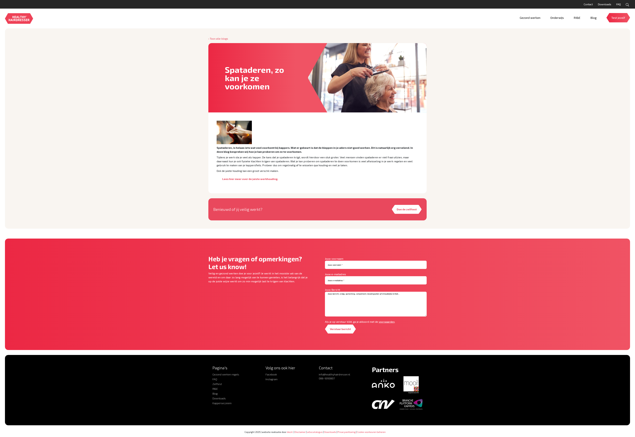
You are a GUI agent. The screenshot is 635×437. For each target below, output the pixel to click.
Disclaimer (300, 432)
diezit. (290, 432)
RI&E (215, 388)
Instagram (271, 379)
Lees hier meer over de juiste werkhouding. (250, 178)
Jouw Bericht (332, 289)
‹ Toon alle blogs (218, 38)
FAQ (618, 4)
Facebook (271, 374)
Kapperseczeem (222, 403)
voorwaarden (387, 321)
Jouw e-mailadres (335, 274)
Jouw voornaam (334, 258)
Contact (588, 4)
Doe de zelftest (407, 209)
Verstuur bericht (340, 329)
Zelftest (217, 383)
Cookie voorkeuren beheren (371, 432)
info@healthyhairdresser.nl (334, 374)
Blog (215, 393)
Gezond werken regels (225, 374)
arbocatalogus (315, 432)
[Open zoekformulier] (627, 4)
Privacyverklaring (347, 432)
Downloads (604, 4)
